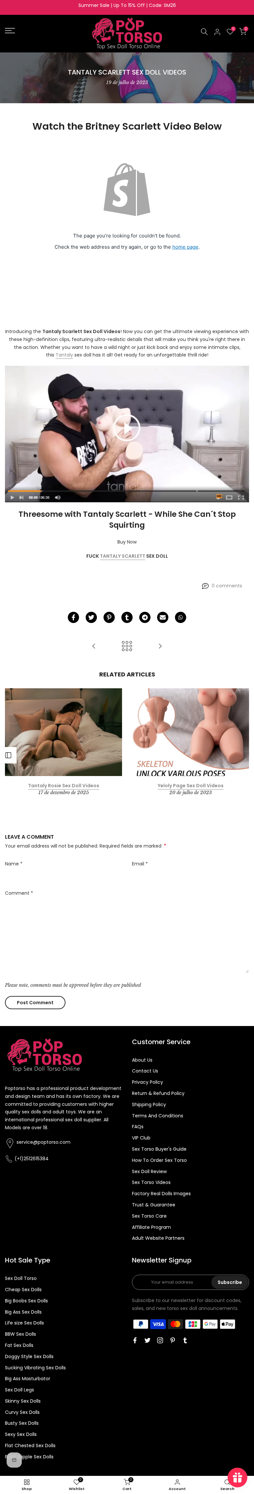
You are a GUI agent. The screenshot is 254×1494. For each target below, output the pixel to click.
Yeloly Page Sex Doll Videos (191, 785)
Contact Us (145, 1071)
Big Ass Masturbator (27, 1378)
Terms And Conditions (157, 1115)
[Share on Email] (162, 617)
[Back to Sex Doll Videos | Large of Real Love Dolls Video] (127, 646)
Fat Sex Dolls (19, 1345)
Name (13, 863)
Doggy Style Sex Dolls (29, 1356)
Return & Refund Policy (158, 1093)
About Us (142, 1060)
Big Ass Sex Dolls (23, 1312)
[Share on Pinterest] (109, 617)
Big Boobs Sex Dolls (26, 1300)
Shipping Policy (149, 1104)
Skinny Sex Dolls (23, 1401)
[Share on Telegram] (144, 617)
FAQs (138, 1126)
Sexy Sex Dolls (21, 1434)
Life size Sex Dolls (24, 1323)
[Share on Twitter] (91, 617)
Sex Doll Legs (19, 1389)
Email (140, 863)
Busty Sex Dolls (22, 1423)
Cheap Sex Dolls (23, 1289)
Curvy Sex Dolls (22, 1412)
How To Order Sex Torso (159, 1160)
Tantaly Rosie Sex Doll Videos (63, 785)
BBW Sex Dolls (20, 1334)
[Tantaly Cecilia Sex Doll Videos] (160, 646)
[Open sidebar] (8, 755)
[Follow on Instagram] (160, 1340)
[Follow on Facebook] (135, 1340)
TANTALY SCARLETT (122, 556)
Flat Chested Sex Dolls (30, 1445)
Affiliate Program (151, 1227)
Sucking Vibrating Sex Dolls (35, 1367)
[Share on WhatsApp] (180, 617)
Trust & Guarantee (153, 1204)
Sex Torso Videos (151, 1182)
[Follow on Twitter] (147, 1340)
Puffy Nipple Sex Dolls (29, 1456)
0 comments (227, 585)
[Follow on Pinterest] (173, 1340)
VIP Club (141, 1138)
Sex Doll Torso (21, 1278)
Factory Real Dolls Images (161, 1193)
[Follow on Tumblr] (185, 1340)
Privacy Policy (147, 1082)
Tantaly (64, 355)
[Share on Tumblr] (127, 617)
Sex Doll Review (149, 1171)
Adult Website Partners (158, 1238)
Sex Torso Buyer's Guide (159, 1149)
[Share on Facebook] (73, 617)
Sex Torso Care (149, 1216)
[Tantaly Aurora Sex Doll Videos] (93, 646)
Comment (19, 893)
